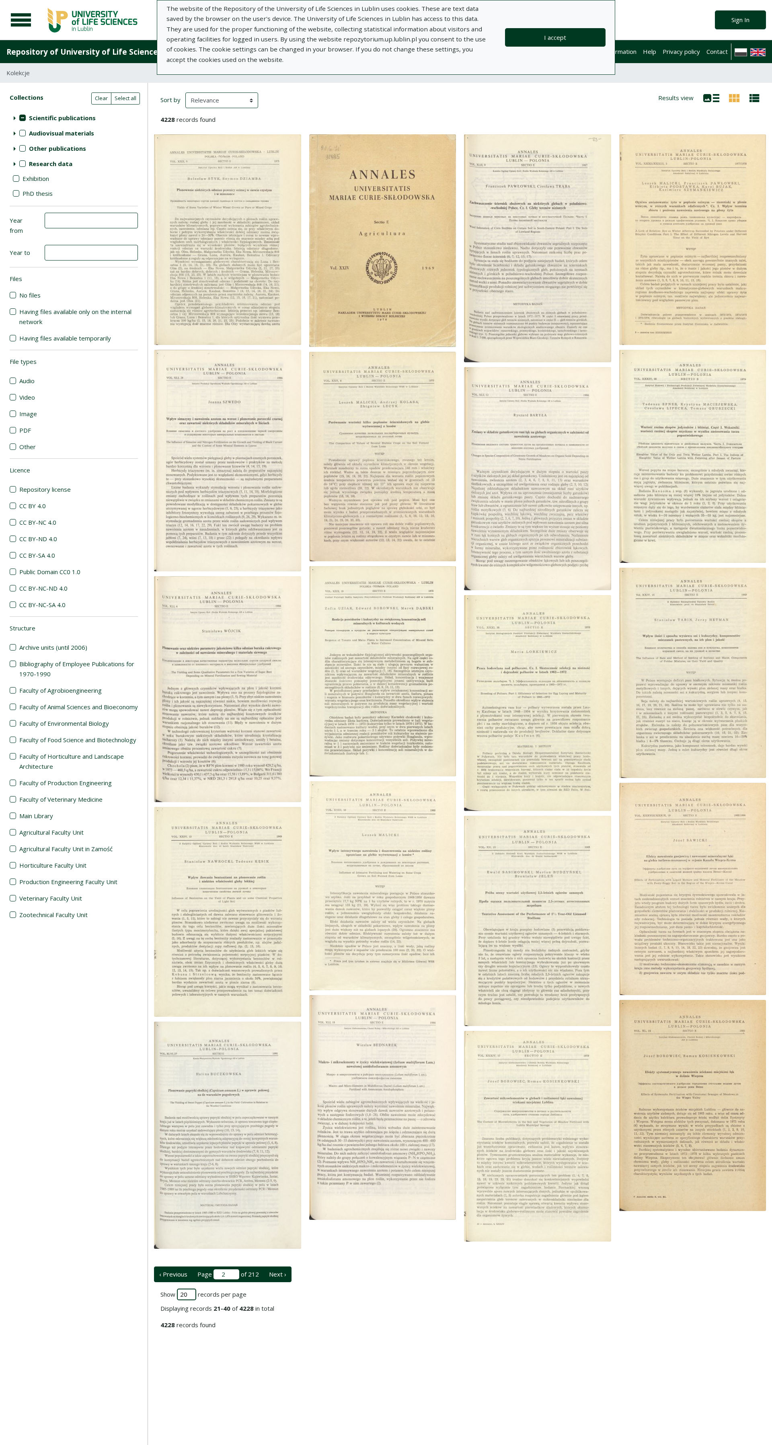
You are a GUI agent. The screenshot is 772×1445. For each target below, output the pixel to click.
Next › (277, 1274)
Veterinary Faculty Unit (50, 898)
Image (28, 414)
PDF (25, 430)
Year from (16, 225)
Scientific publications (62, 118)
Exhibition (36, 178)
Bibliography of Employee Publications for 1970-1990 (76, 669)
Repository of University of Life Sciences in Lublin (101, 52)
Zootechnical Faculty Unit (53, 915)
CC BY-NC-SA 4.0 (42, 605)
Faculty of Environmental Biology (64, 723)
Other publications (57, 148)
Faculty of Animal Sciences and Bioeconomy (78, 707)
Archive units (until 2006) (53, 647)
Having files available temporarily (65, 338)
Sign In (740, 20)
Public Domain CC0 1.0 (49, 572)
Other (27, 447)
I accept (555, 37)
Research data (50, 164)
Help (649, 51)
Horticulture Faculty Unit (52, 865)
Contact (717, 51)
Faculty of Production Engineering (65, 783)
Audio (27, 381)
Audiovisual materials (61, 133)
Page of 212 (228, 1274)
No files (30, 295)
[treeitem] (74, 118)
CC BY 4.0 (32, 506)
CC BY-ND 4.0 (38, 539)
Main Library (36, 816)
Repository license (45, 489)
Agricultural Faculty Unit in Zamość (66, 849)
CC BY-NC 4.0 (37, 522)
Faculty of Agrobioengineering (60, 690)
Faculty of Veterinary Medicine (61, 799)
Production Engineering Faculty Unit (68, 882)
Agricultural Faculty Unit (51, 832)
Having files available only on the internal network (75, 317)
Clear (101, 98)
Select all (125, 98)
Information (620, 51)
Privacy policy (681, 51)
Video (27, 397)
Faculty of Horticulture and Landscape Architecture (71, 761)
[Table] (754, 97)
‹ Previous (173, 1274)
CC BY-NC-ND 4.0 (43, 588)
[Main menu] (21, 20)
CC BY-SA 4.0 (37, 555)
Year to (20, 252)
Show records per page (203, 1294)
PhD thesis (38, 193)
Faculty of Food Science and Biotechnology (77, 740)
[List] (711, 97)
